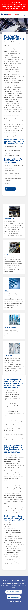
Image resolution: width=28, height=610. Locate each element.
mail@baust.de (15, 597)
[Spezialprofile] (14, 348)
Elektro (6, 291)
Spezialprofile (8, 355)
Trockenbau (8, 255)
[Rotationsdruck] (14, 211)
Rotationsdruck (9, 219)
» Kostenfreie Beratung (14, 601)
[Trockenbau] (14, 247)
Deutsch (19, 14)
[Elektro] (14, 283)
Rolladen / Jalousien (10, 327)
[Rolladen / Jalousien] (14, 320)
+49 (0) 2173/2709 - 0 (15, 592)
